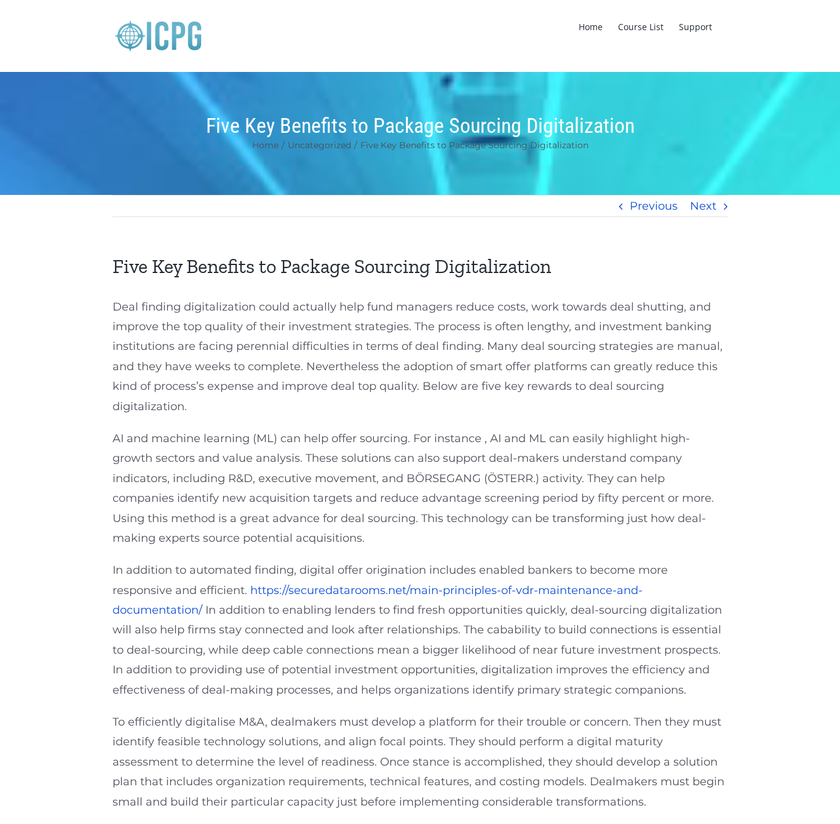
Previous (654, 206)
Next (703, 206)
